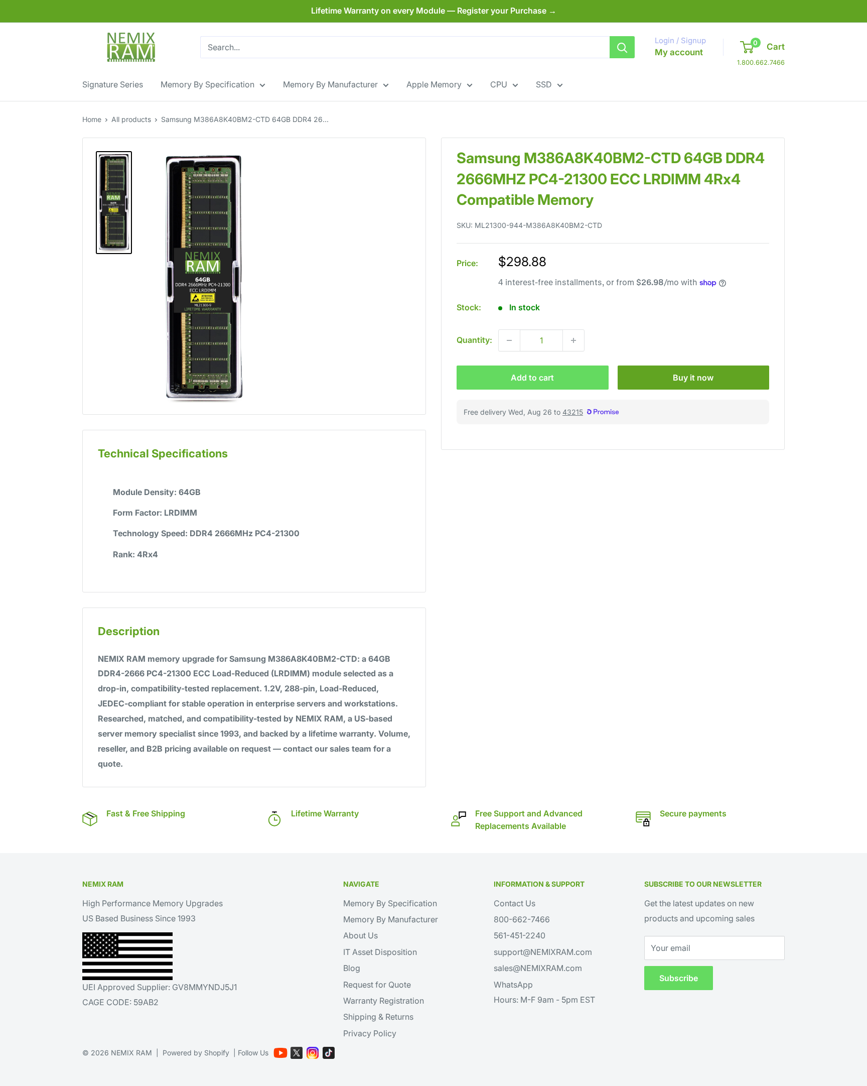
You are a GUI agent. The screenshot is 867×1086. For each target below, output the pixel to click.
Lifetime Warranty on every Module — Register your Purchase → (433, 11)
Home (91, 119)
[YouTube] (280, 1053)
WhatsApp (513, 985)
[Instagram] (313, 1053)
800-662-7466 (522, 919)
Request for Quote (377, 985)
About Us (360, 935)
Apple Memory (434, 84)
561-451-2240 (519, 935)
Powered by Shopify (196, 1052)
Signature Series (112, 84)
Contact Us (514, 903)
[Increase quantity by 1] (573, 340)
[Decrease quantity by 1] (509, 340)
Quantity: (474, 340)
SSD (544, 84)
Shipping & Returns (378, 1017)
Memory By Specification (207, 84)
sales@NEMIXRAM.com (538, 968)
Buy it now (693, 378)
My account (679, 52)
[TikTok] (329, 1053)
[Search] (622, 47)
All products (131, 119)
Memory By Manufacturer (330, 84)
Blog (351, 968)
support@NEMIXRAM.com (543, 952)
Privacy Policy (369, 1033)
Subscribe (678, 978)
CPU (498, 84)
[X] (296, 1053)
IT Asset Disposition (380, 952)
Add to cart (532, 378)
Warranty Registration (383, 1001)
